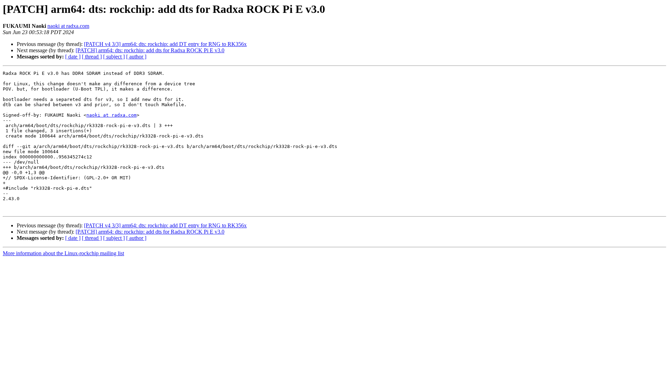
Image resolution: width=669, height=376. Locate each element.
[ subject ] (114, 57)
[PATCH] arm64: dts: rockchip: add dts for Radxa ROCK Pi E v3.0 (150, 50)
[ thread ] (92, 57)
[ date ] (72, 57)
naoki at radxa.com (68, 26)
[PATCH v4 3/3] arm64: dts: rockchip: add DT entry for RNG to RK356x (165, 44)
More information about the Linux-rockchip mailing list (63, 253)
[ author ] (136, 57)
